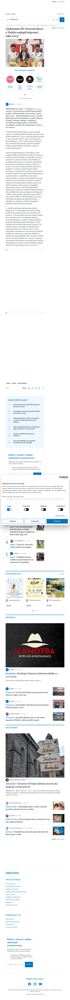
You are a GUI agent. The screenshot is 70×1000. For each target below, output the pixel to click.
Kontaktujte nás (10, 884)
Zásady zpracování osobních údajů (16, 892)
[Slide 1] (24, 94)
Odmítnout (13, 521)
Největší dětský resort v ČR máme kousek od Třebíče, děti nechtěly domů (25, 719)
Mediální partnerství (12, 905)
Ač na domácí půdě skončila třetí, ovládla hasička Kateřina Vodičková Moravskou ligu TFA (22, 530)
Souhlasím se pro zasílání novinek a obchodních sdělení (26, 468)
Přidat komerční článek (12, 922)
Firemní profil (10, 925)
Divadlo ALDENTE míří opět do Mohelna (23, 435)
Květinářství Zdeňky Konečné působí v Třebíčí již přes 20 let (27, 706)
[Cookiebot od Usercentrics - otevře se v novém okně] (60, 477)
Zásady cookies (10, 895)
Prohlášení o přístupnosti (13, 897)
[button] (62, 19)
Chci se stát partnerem (25, 98)
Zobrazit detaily (60, 516)
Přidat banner (10, 919)
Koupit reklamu (61, 2)
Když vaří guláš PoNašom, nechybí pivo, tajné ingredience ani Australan (27, 428)
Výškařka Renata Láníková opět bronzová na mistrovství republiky (22, 560)
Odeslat (29, 964)
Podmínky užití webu (12, 889)
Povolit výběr (35, 521)
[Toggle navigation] (8, 19)
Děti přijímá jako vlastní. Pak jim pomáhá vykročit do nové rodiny (26, 808)
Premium (10, 673)
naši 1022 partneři (11, 486)
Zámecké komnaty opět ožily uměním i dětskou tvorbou (26, 406)
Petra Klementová (14, 600)
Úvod (7, 25)
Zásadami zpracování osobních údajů (25, 468)
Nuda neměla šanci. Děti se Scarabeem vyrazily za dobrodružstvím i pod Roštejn (26, 420)
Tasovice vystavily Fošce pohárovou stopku (21, 546)
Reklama (54, 2)
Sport (12, 25)
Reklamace (9, 903)
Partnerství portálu (11, 927)
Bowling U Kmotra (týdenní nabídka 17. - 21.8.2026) (33, 675)
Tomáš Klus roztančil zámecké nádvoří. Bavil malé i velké (26, 412)
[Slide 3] (37, 610)
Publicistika (11, 806)
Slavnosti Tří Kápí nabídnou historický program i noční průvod (32, 785)
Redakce (11, 104)
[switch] (26, 509)
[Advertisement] (35, 7)
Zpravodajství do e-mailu (13, 887)
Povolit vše (57, 521)
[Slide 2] (35, 610)
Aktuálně (11, 784)
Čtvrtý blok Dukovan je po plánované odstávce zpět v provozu (27, 694)
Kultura (9, 832)
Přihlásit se (60, 14)
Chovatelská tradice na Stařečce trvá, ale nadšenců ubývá (28, 820)
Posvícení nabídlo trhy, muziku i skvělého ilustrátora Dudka (24, 442)
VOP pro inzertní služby (13, 900)
